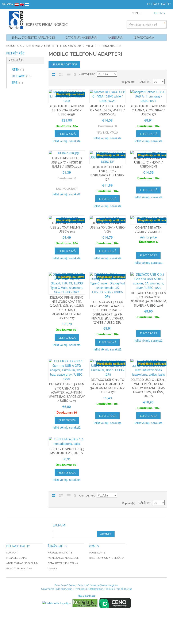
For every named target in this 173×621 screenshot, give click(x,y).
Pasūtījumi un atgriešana (106, 557)
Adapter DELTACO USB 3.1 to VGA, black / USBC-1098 (67, 110)
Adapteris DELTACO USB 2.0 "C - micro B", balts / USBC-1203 (66, 162)
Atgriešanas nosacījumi (22, 563)
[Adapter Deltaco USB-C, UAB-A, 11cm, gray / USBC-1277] (148, 96)
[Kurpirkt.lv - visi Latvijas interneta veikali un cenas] (85, 603)
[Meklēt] (162, 24)
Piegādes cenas (16, 557)
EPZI (17, 82)
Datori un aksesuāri (81, 37)
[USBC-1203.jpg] (67, 152)
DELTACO (22, 76)
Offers (52, 568)
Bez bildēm (68, 74)
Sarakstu (61, 74)
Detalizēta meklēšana (63, 563)
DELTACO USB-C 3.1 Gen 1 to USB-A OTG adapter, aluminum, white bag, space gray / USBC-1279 (67, 392)
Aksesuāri (115, 37)
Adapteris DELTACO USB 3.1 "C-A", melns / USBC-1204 (66, 227)
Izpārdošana (144, 37)
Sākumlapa (14, 46)
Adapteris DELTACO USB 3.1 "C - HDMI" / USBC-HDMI (148, 162)
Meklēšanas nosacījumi (64, 557)
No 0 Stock (75, 74)
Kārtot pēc (87, 74)
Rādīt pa (144, 81)
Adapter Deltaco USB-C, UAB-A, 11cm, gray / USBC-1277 (148, 110)
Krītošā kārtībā (121, 74)
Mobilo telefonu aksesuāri (62, 46)
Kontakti (12, 552)
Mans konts (97, 552)
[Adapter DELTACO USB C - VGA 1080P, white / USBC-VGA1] (107, 96)
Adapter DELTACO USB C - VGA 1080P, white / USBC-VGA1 (107, 110)
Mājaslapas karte (60, 552)
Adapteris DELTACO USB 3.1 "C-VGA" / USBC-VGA (108, 227)
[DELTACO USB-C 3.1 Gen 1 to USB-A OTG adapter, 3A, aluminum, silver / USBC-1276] (148, 281)
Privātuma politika (19, 568)
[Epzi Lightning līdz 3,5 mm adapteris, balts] (67, 441)
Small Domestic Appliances (33, 37)
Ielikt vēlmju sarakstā (67, 141)
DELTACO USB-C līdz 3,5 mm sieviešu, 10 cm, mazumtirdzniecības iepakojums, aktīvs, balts (148, 388)
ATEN (18, 69)
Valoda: (8, 4)
